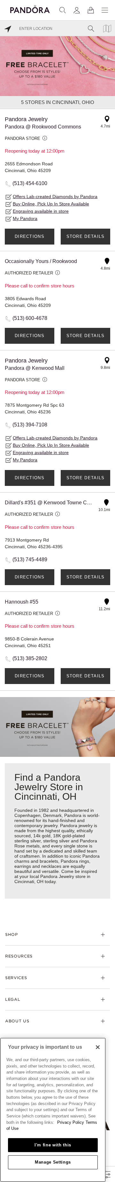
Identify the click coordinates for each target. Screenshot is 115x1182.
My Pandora (25, 218)
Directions (29, 236)
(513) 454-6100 (29, 183)
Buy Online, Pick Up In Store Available (51, 203)
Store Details (85, 236)
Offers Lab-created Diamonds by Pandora (55, 196)
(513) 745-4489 (29, 559)
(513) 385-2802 (29, 658)
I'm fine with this (52, 1145)
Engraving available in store (41, 211)
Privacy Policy (70, 1122)
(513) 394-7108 (29, 424)
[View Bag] (91, 10)
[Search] (63, 10)
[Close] (98, 1047)
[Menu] (105, 10)
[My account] (77, 10)
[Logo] (30, 8)
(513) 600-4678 (29, 318)
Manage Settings (53, 1162)
